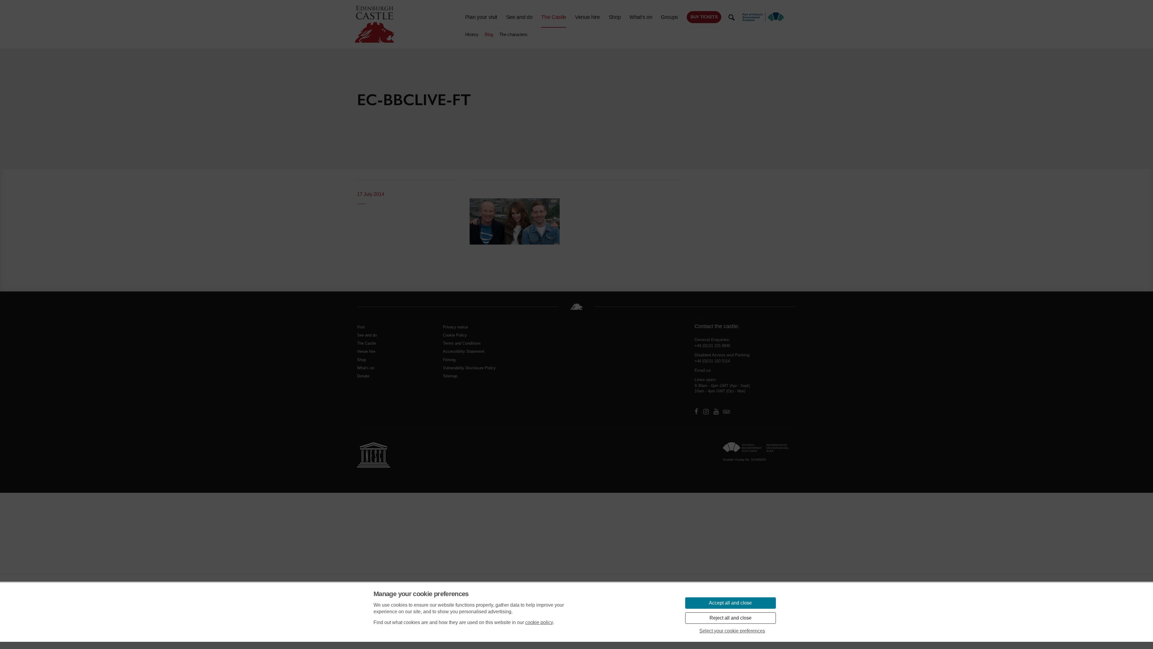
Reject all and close (731, 617)
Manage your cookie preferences (421, 594)
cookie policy (539, 622)
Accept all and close (730, 602)
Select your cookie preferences (732, 630)
